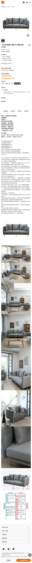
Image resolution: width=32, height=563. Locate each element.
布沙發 (12, 6)
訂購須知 (19, 111)
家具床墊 (3, 6)
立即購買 (8, 560)
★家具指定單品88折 (6, 75)
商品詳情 (5, 111)
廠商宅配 (6, 90)
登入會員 (6, 70)
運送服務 (26, 111)
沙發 (8, 6)
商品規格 (12, 111)
